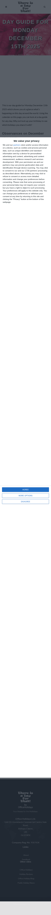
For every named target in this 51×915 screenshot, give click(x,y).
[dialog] (25, 457)
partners (17, 145)
